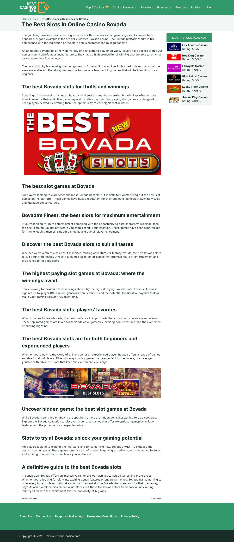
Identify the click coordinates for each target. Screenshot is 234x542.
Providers (147, 7)
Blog (210, 7)
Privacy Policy (130, 516)
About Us (25, 516)
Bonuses (181, 7)
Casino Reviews (123, 7)
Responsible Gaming (69, 516)
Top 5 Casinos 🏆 (97, 7)
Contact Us (43, 516)
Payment (163, 7)
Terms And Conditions (102, 516)
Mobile (195, 7)
